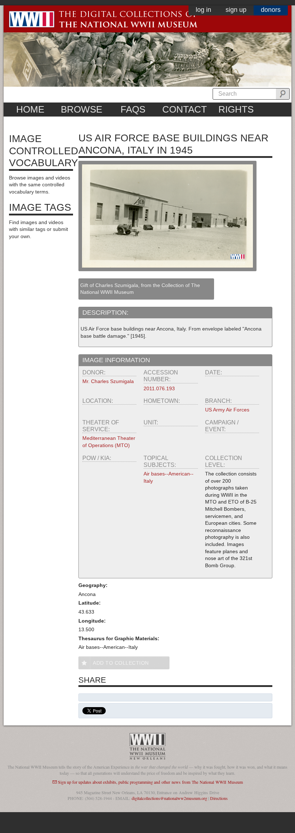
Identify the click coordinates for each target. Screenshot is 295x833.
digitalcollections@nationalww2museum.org (169, 798)
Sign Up (236, 9)
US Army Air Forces (227, 410)
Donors (271, 9)
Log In (203, 9)
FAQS (133, 109)
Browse (81, 109)
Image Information (116, 360)
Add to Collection (121, 663)
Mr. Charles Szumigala (108, 381)
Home (30, 109)
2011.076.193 (159, 388)
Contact (184, 109)
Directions (219, 798)
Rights (236, 109)
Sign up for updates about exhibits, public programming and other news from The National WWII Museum (150, 782)
